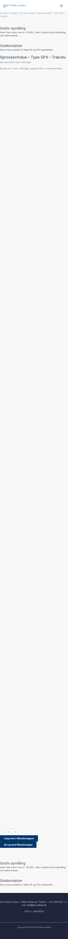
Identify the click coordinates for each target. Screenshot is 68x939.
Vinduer (13, 13)
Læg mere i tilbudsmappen (19, 838)
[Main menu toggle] (61, 5)
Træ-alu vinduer (27, 13)
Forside (3, 13)
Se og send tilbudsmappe (18, 844)
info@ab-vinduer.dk (36, 905)
